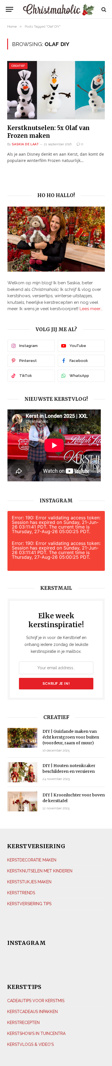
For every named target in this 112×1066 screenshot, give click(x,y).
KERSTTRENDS (21, 892)
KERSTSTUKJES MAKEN (29, 882)
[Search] (103, 9)
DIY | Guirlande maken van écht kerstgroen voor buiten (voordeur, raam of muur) (71, 737)
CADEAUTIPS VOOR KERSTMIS (35, 1000)
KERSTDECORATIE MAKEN (31, 860)
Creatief (18, 65)
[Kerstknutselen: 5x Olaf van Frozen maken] (56, 90)
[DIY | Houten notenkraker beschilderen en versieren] (22, 772)
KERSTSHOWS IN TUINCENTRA (36, 1033)
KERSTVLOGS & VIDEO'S (30, 1044)
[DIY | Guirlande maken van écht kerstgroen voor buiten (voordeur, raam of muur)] (22, 738)
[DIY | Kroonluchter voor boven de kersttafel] (22, 801)
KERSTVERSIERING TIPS (29, 903)
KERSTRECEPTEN (23, 1022)
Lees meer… (91, 308)
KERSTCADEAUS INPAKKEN (32, 1011)
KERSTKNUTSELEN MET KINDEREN (39, 871)
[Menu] (9, 9)
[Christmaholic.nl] (59, 9)
